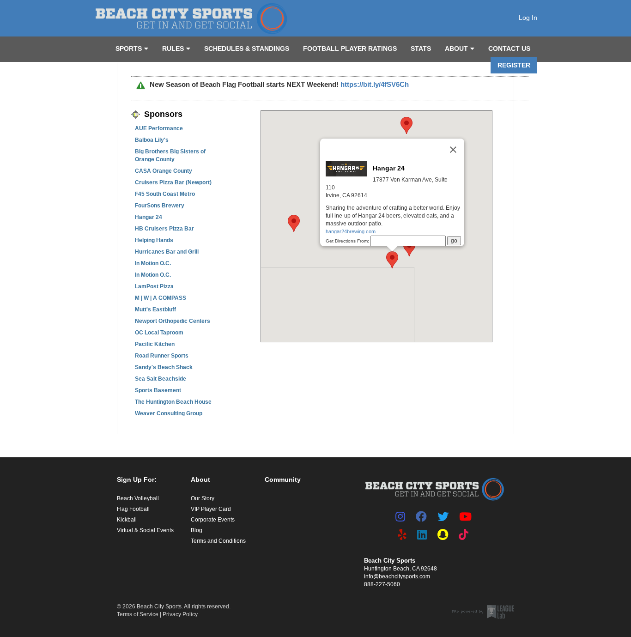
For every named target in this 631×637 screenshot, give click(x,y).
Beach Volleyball (138, 498)
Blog (196, 530)
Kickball (127, 519)
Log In (528, 17)
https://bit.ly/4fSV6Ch (374, 84)
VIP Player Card (211, 509)
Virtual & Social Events (145, 530)
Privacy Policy (180, 614)
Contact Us (509, 48)
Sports (128, 48)
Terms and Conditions (218, 541)
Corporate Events (213, 519)
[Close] (453, 150)
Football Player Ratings (350, 48)
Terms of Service (137, 614)
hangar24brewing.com (351, 231)
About (456, 48)
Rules (173, 48)
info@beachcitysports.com (397, 576)
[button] (406, 125)
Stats (421, 48)
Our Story (202, 498)
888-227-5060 (382, 584)
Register (514, 65)
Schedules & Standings (246, 48)
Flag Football (133, 509)
